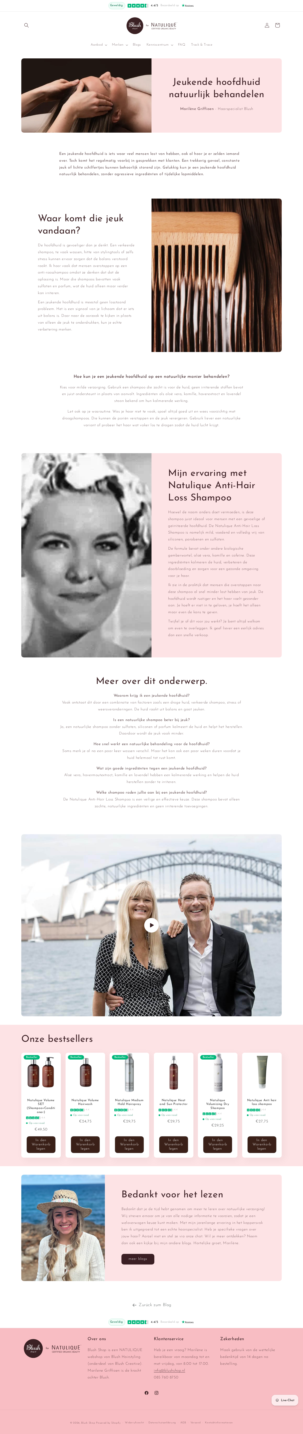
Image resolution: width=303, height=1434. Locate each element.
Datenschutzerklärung (162, 1422)
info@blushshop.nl (169, 1371)
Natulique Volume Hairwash (85, 1102)
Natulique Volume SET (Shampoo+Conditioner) (41, 1106)
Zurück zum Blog (155, 1305)
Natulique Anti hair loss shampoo (261, 1102)
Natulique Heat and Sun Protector (173, 1102)
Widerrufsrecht (134, 1422)
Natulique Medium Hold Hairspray (129, 1102)
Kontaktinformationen (219, 1422)
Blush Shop (88, 1423)
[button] (26, 25)
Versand (196, 1422)
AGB (183, 1422)
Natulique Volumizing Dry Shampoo (217, 1104)
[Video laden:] (151, 925)
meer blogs (138, 1259)
